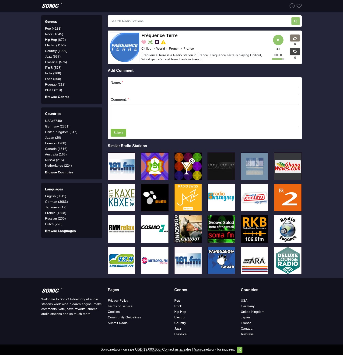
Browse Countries (59, 172)
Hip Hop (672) (55, 39)
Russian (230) (55, 218)
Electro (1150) (55, 45)
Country (180, 323)
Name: (117, 82)
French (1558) (55, 213)
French (174, 48)
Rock (178, 306)
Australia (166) (56, 154)
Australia (247, 334)
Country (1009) (56, 51)
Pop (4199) (53, 28)
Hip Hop (180, 312)
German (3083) (56, 201)
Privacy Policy (118, 300)
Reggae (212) (55, 84)
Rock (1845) (54, 34)
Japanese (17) (55, 207)
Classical (180, 334)
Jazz (177, 328)
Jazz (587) (53, 56)
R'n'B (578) (53, 67)
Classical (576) (56, 62)
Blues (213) (53, 90)
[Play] (278, 40)
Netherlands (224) (58, 165)
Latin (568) (53, 79)
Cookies (114, 312)
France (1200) (55, 143)
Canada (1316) (56, 149)
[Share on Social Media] (157, 42)
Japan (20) (53, 137)
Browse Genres (57, 97)
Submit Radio (118, 323)
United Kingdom (252, 312)
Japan (245, 317)
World (160, 48)
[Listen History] (291, 5)
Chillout (146, 48)
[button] (278, 49)
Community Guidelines (124, 317)
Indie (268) (53, 73)
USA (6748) (53, 121)
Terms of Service (120, 306)
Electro (179, 317)
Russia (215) (54, 160)
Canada (246, 328)
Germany (248, 306)
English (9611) (55, 196)
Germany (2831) (57, 126)
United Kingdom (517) (61, 132)
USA (244, 300)
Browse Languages (60, 231)
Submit (118, 132)
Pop (177, 300)
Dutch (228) (54, 224)
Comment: (120, 99)
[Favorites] (298, 5)
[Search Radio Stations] (295, 21)
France (188, 48)
